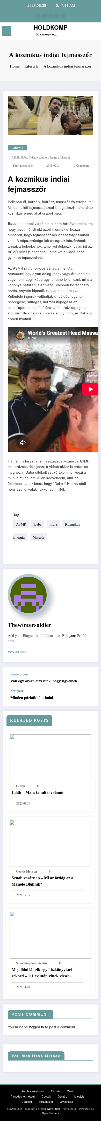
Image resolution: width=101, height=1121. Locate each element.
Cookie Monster (26, 871)
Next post (16, 691)
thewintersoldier (23, 165)
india (32, 157)
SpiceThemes (50, 1113)
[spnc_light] (94, 32)
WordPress (53, 1109)
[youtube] (63, 16)
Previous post (19, 674)
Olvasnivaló (67, 1102)
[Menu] (6, 31)
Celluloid (26, 1102)
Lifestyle (17, 147)
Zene (70, 1091)
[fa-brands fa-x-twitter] (44, 16)
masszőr (65, 157)
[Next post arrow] (89, 697)
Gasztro (62, 1096)
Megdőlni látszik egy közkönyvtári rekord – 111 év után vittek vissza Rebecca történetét (42, 973)
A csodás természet (23, 1096)
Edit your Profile (74, 636)
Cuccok (46, 1096)
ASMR (16, 157)
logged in (36, 1026)
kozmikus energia (48, 157)
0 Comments (81, 165)
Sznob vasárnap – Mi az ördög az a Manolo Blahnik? (42, 881)
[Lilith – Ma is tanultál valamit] (50, 757)
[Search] (85, 31)
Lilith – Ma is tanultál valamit (37, 792)
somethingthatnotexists (31, 963)
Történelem (46, 1102)
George (20, 786)
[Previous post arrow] (89, 678)
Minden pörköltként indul (31, 698)
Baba (24, 157)
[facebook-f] (38, 16)
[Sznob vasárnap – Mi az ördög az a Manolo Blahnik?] (50, 842)
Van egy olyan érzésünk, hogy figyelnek (43, 681)
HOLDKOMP (51, 27)
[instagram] (56, 16)
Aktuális (55, 1091)
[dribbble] (50, 16)
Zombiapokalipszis (33, 1091)
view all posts (17, 652)
